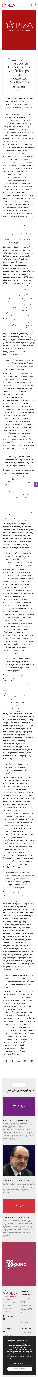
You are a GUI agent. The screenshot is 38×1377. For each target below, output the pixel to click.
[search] (32, 5)
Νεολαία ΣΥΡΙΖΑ (27, 1309)
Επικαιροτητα (8, 1120)
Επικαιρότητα (19, 90)
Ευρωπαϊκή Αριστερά (25, 1317)
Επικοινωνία (25, 1298)
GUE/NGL (24, 1322)
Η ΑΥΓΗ (23, 1302)
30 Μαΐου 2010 (19, 87)
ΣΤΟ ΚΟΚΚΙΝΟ (26, 1305)
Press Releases (26, 1332)
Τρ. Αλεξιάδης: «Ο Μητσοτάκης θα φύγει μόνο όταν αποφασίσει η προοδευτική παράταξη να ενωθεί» (19, 1188)
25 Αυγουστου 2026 (22, 1120)
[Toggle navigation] (35, 5)
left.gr (23, 1312)
